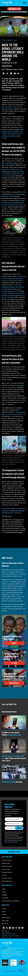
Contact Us (4, 948)
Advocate (4, 908)
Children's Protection (7, 866)
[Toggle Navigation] (24, 3)
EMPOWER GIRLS (7, 516)
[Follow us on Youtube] (13, 928)
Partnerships (5, 898)
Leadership (4, 895)
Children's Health (6, 863)
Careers (4, 889)
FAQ (24, 973)
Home (3, 40)
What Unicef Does (7, 857)
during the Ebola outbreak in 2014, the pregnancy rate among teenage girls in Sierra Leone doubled (13, 295)
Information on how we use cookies (10, 935)
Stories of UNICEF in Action (8, 934)
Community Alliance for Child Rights (10, 901)
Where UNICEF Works (7, 881)
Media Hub (4, 930)
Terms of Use (21, 971)
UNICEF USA (7, 3)
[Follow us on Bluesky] (22, 928)
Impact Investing (6, 917)
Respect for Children (7, 878)
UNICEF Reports (6, 932)
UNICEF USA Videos (7, 937)
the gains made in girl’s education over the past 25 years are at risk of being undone (14, 278)
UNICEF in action (12, 40)
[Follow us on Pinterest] (19, 928)
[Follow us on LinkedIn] (10, 928)
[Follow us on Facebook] (3, 928)
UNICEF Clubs (5, 920)
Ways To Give (5, 923)
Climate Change (5, 869)
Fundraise (4, 914)
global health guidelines (14, 163)
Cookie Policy (21, 969)
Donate (3, 911)
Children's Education (7, 860)
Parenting (4, 875)
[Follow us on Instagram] (16, 928)
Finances (4, 892)
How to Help (5, 905)
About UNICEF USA (7, 885)
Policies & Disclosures (10, 971)
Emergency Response (7, 872)
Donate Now (15, 9)
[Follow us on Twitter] (7, 928)
